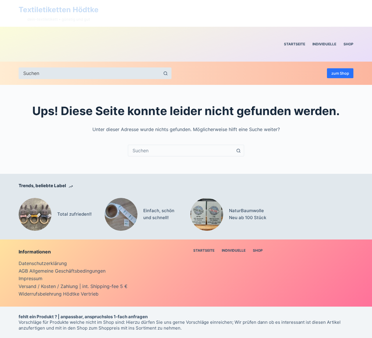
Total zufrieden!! (74, 214)
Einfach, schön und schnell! (158, 214)
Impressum (30, 278)
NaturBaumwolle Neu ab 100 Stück (247, 214)
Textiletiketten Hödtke (59, 9)
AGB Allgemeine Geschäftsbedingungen (62, 271)
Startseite (294, 44)
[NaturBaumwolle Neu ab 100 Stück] (206, 214)
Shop (348, 44)
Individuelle (324, 44)
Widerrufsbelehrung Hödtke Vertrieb (59, 294)
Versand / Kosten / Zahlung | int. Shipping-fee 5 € (73, 286)
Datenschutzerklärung (43, 263)
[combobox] (180, 150)
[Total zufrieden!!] (35, 214)
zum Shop (340, 73)
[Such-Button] (165, 73)
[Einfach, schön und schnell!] (121, 214)
